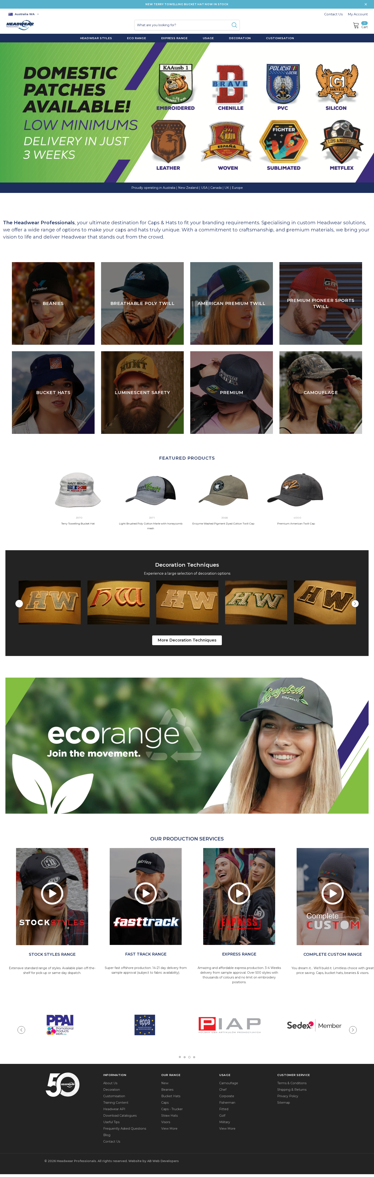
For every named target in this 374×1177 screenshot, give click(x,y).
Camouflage (228, 1083)
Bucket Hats (170, 1096)
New (164, 1083)
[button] (187, 636)
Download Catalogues (120, 1116)
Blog (106, 1135)
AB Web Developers (163, 1161)
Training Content (115, 1103)
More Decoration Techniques (187, 640)
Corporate (226, 1096)
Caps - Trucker (172, 1109)
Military (224, 1122)
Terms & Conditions (291, 1083)
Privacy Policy (287, 1096)
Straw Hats (169, 1116)
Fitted (223, 1109)
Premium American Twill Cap (296, 523)
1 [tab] (180, 1057)
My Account (358, 14)
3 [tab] (189, 1057)
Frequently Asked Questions (124, 1128)
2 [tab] (185, 1057)
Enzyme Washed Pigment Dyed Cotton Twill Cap (223, 523)
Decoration (111, 1090)
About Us (110, 1083)
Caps (165, 1103)
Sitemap (283, 1103)
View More (169, 1128)
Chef (222, 1090)
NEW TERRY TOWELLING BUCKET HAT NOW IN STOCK (186, 4)
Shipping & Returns (291, 1090)
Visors (165, 1122)
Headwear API (114, 1109)
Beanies (167, 1090)
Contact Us (333, 14)
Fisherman (227, 1103)
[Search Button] (234, 25)
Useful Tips (111, 1122)
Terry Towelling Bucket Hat (78, 523)
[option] (52, 896)
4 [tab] (194, 1057)
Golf (222, 1116)
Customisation (114, 1096)
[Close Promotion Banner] (366, 4)
